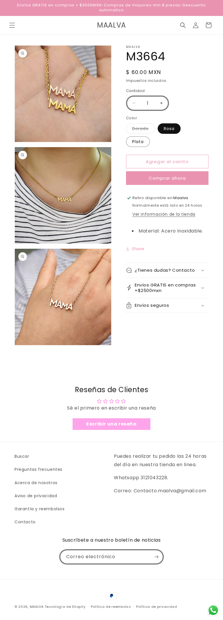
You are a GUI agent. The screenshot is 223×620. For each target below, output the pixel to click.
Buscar (22, 456)
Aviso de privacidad (36, 496)
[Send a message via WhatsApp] (213, 610)
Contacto (25, 522)
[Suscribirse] (156, 557)
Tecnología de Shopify (65, 606)
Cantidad (135, 90)
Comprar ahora (167, 178)
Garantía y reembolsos (40, 509)
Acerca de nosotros (36, 483)
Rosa (169, 128)
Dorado (143, 129)
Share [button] (138, 249)
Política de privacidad (156, 606)
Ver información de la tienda (163, 214)
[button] (12, 25)
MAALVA (37, 606)
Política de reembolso (111, 606)
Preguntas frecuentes (38, 469)
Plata (138, 142)
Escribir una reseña (111, 424)
